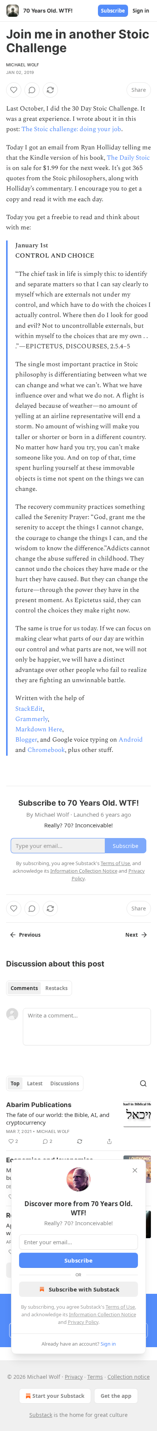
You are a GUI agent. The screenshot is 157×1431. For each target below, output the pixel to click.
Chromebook (46, 750)
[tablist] (39, 988)
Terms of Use (120, 1306)
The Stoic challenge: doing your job (71, 129)
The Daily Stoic (128, 158)
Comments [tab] (24, 988)
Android (131, 740)
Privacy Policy (83, 1322)
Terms (95, 1376)
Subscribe (113, 10)
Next (131, 934)
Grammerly (31, 719)
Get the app (116, 1395)
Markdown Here (38, 729)
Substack (40, 1414)
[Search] (143, 1083)
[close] (135, 1170)
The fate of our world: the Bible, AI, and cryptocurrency (57, 1118)
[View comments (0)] (32, 90)
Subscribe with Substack (84, 1289)
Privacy (74, 1376)
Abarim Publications (39, 1105)
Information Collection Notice (102, 1314)
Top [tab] (15, 1083)
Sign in (141, 10)
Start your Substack (58, 1395)
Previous (29, 934)
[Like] (13, 90)
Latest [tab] (35, 1083)
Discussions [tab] (64, 1083)
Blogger (26, 740)
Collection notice (128, 1376)
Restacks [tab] (56, 988)
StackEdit (29, 709)
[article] (78, 1123)
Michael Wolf (22, 64)
